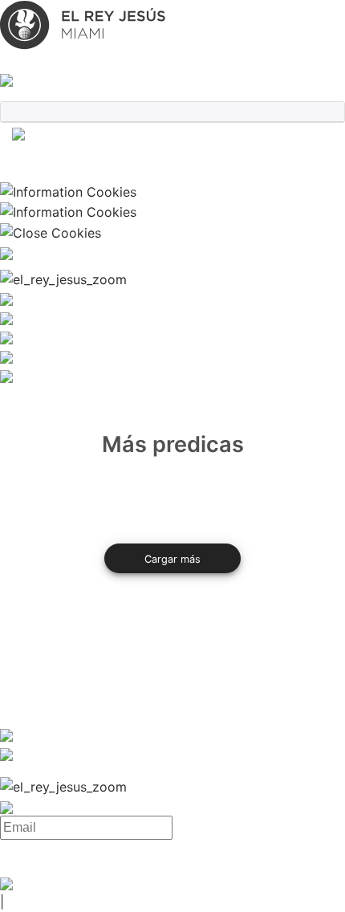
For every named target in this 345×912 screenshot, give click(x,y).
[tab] (172, 112)
